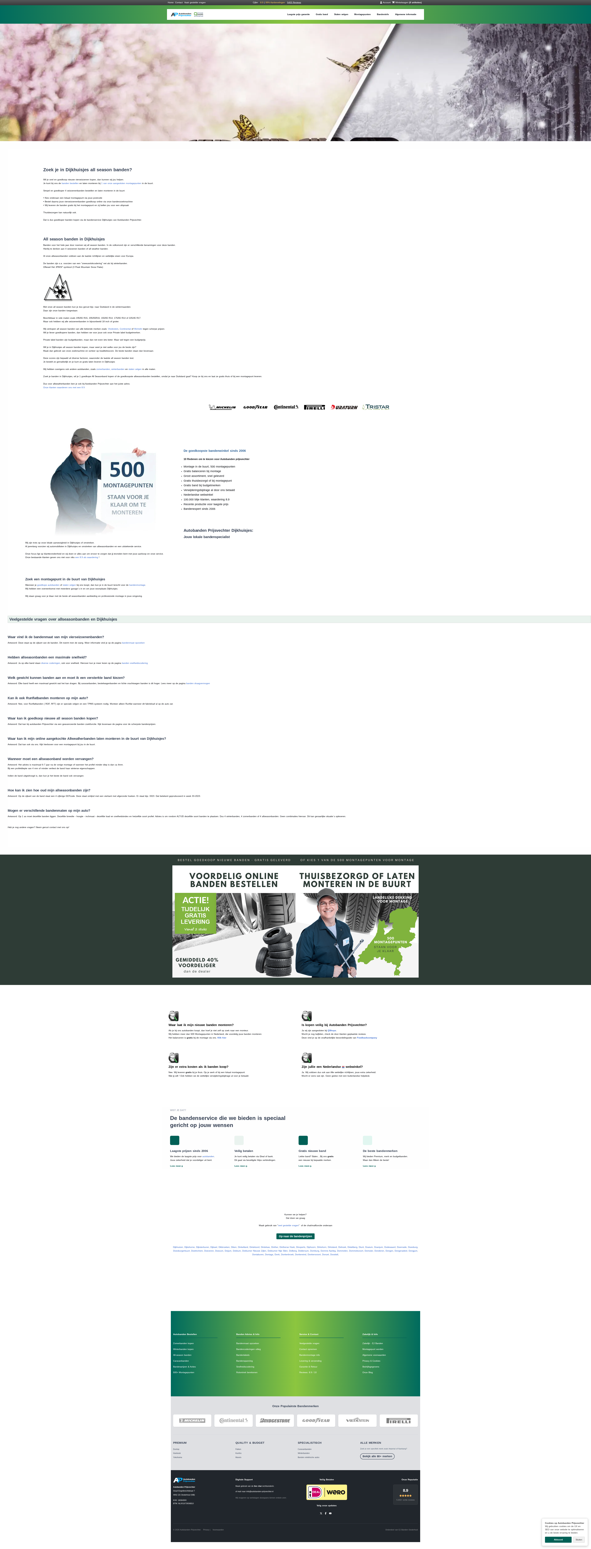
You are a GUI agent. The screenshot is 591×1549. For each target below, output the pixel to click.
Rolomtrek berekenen (246, 1372)
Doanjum (378, 1247)
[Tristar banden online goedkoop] (375, 407)
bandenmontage (137, 585)
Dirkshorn (321, 1247)
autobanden (208, 1156)
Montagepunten (362, 14)
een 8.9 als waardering (86, 557)
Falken (238, 1449)
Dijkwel (213, 1247)
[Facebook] (325, 1513)
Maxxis (238, 1457)
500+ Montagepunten (183, 1372)
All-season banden (182, 1355)
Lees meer (175, 1166)
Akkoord (558, 1539)
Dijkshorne (189, 1247)
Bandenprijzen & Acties (184, 1366)
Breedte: (311, 58)
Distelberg (352, 1247)
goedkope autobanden (48, 585)
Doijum (228, 1251)
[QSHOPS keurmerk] (198, 14)
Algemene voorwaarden (374, 1355)
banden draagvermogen (198, 683)
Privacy (206, 1530)
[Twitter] (321, 1513)
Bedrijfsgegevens (370, 1366)
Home (171, 2)
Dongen (389, 1251)
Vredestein (113, 329)
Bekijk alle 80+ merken (377, 1456)
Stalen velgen (341, 14)
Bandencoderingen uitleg (248, 1349)
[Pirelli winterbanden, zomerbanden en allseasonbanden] (315, 407)
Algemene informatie (405, 14)
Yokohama (177, 1457)
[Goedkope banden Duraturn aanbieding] (344, 407)
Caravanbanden (181, 1361)
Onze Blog (367, 1372)
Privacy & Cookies (371, 1361)
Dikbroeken (224, 1247)
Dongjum (413, 1251)
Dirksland (332, 1247)
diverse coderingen (50, 663)
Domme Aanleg (328, 1251)
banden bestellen (70, 183)
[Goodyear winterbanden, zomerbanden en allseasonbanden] (255, 407)
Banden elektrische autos (308, 1457)
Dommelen (342, 1251)
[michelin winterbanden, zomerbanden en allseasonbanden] (223, 407)
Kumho (238, 1453)
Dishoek (342, 1247)
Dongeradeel (401, 1251)
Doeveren (209, 1251)
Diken (234, 1247)
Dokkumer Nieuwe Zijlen (254, 1251)
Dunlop (176, 1449)
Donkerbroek (287, 1254)
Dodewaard (390, 1247)
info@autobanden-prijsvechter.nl (259, 1491)
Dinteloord (254, 1247)
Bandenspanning (244, 1361)
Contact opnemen (308, 1349)
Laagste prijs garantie (298, 14)
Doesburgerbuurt (181, 1251)
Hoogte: (341, 58)
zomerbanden (103, 369)
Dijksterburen (202, 1247)
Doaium (369, 1247)
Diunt (361, 1247)
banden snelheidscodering (135, 663)
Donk (277, 1254)
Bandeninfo (383, 14)
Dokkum (237, 1251)
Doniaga (269, 1254)
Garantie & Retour (308, 1366)
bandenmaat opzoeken (133, 643)
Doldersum (303, 1251)
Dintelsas (265, 1247)
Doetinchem (197, 1251)
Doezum (219, 1251)
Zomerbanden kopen (183, 1343)
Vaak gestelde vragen (195, 2)
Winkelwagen (408, 2)
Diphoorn (311, 1247)
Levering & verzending (310, 1361)
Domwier (369, 1251)
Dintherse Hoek (287, 1247)
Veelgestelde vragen (309, 1343)
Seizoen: (311, 48)
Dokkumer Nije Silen (278, 1251)
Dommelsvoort (356, 1251)
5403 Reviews (294, 2)
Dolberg (293, 1251)
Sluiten (579, 1539)
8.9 (405, 1490)
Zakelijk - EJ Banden (372, 1343)
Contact (179, 2)
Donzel (325, 1254)
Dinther (274, 1247)
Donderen (379, 1251)
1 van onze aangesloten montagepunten (121, 183)
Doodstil (334, 1254)
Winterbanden (304, 1453)
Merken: (357, 48)
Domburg (314, 1251)
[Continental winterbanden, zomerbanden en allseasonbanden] (286, 407)
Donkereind (300, 1254)
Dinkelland (243, 1247)
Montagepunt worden (372, 1349)
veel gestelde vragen (288, 1225)
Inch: (371, 58)
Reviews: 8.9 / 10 (308, 1372)
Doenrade (402, 1247)
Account (387, 2)
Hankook (177, 1453)
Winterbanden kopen (183, 1349)
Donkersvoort (314, 1254)
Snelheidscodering (245, 1366)
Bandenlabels (242, 1355)
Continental (125, 329)
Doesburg (413, 1247)
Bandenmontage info (309, 1355)
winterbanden (118, 369)
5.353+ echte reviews (405, 1500)
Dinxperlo (300, 1247)
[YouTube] (330, 1513)
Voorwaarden (218, 1530)
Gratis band (322, 14)
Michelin (138, 329)
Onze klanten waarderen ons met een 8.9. (64, 387)
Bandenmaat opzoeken (247, 1343)
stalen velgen (135, 369)
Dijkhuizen (178, 1247)
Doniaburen (258, 1254)
